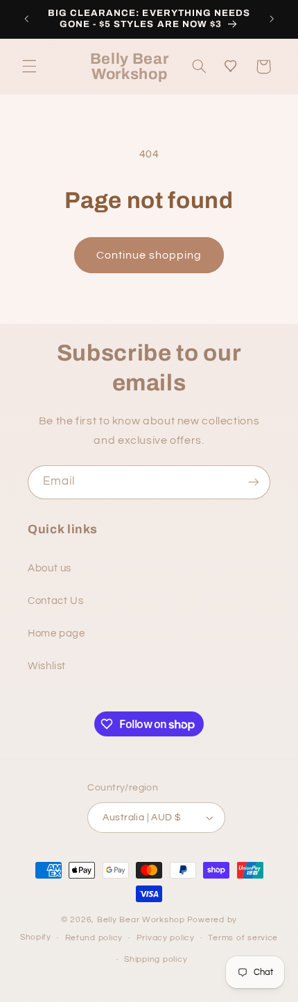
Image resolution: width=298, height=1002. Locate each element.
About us (49, 568)
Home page (56, 633)
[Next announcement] (271, 18)
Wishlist (47, 666)
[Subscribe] (254, 482)
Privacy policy (166, 938)
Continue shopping (149, 255)
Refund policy (94, 938)
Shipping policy (155, 959)
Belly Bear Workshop (141, 920)
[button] (29, 67)
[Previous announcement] (26, 18)
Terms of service (243, 938)
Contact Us (55, 601)
